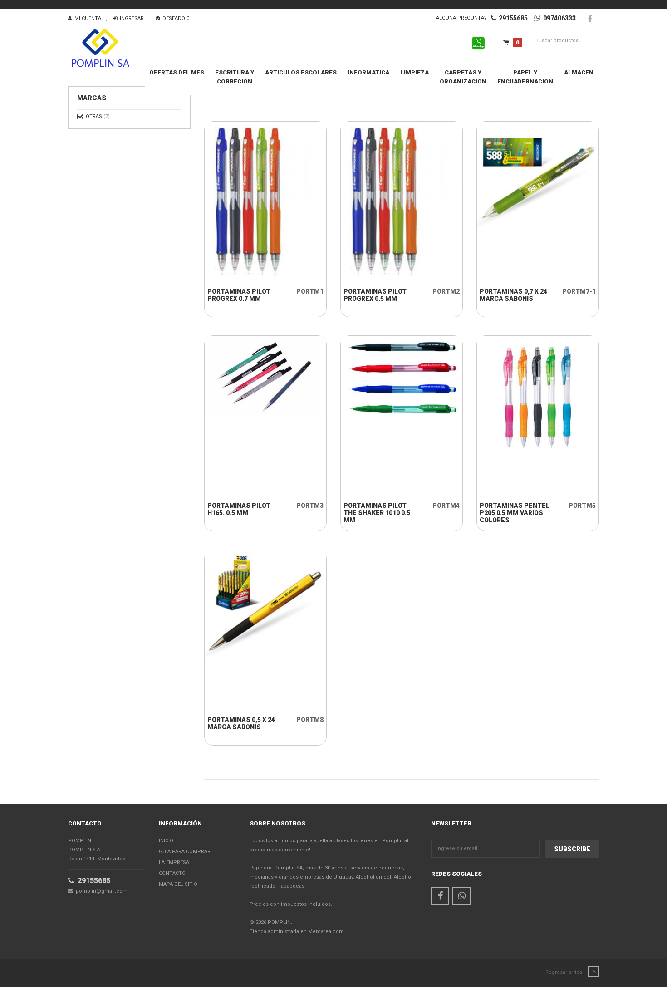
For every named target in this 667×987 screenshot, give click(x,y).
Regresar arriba (564, 972)
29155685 (512, 18)
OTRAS (98, 116)
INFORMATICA (368, 72)
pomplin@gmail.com (100, 891)
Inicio (166, 841)
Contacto (172, 873)
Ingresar (130, 18)
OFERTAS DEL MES (176, 72)
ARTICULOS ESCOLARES (301, 72)
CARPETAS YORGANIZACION (463, 77)
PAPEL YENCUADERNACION (525, 77)
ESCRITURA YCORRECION (234, 77)
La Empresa (174, 862)
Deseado (174, 18)
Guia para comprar (185, 851)
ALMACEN (578, 72)
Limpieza (414, 72)
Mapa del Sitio (178, 884)
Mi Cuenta (86, 18)
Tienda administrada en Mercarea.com (297, 931)
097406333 (558, 18)
